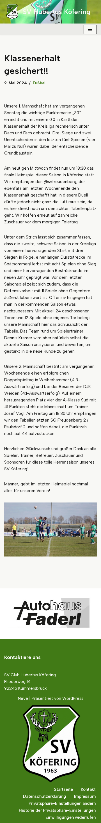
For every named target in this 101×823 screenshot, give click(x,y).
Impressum (85, 796)
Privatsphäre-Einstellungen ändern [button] (62, 803)
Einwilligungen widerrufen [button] (70, 817)
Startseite (63, 789)
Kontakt (88, 789)
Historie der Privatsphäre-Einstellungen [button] (57, 810)
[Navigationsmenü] (90, 29)
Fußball (40, 83)
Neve (23, 698)
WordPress (72, 698)
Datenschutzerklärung (44, 796)
